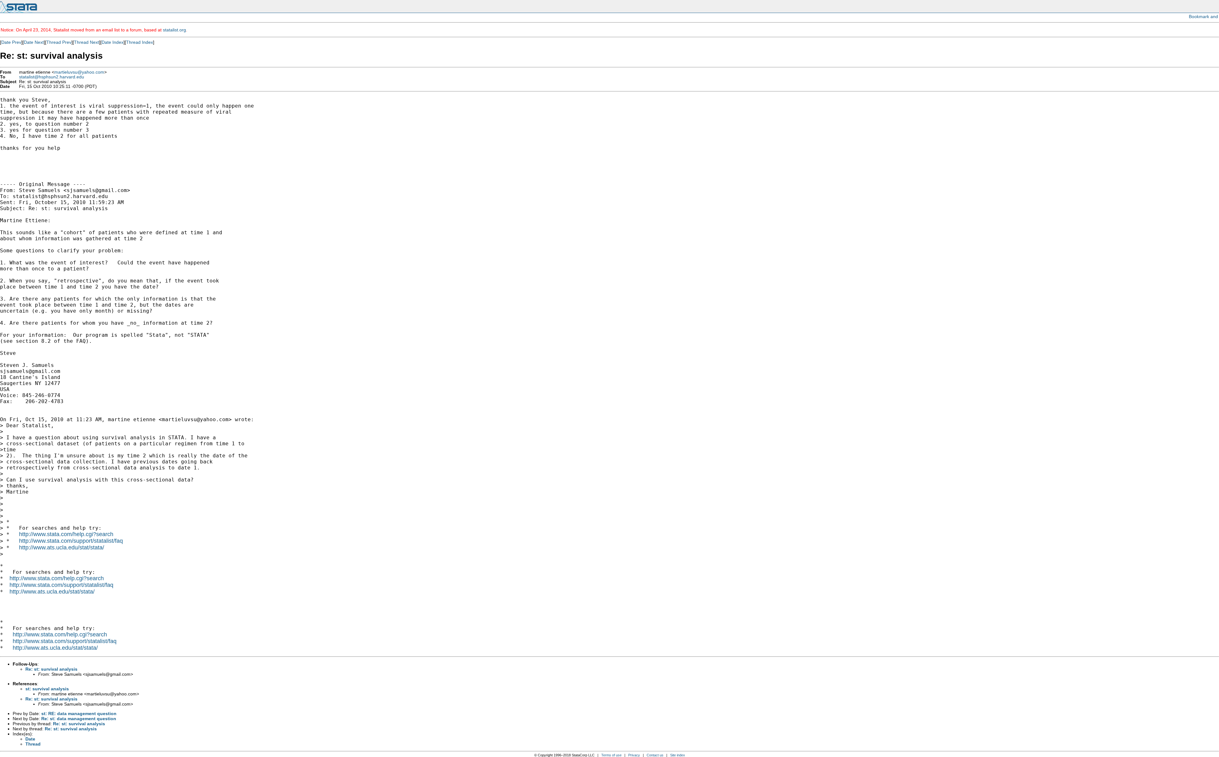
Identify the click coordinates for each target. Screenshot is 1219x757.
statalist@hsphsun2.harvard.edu (51, 77)
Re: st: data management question (78, 718)
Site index (677, 755)
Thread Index (139, 42)
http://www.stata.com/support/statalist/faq (71, 541)
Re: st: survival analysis (51, 669)
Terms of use (611, 755)
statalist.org (174, 29)
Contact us (655, 755)
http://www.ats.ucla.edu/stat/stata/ (61, 547)
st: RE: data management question (79, 713)
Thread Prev (58, 42)
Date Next (34, 42)
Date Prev (11, 42)
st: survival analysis (47, 688)
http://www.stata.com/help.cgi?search (66, 534)
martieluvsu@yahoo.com (79, 72)
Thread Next (86, 42)
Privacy (634, 755)
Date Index (112, 42)
